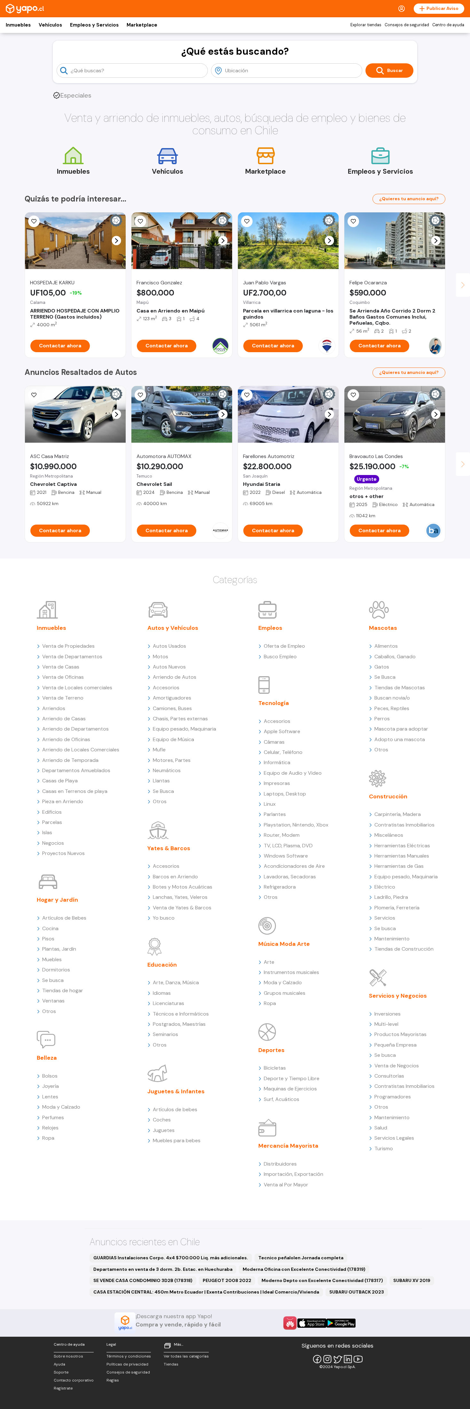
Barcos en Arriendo (175, 876)
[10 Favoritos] (140, 221)
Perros (382, 718)
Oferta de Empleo (284, 646)
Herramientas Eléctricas (402, 845)
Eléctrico (384, 886)
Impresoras (277, 783)
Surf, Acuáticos (281, 1099)
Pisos (48, 938)
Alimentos (386, 646)
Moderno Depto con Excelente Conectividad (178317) (322, 1280)
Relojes (50, 1127)
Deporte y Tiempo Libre (291, 1078)
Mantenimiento (392, 938)
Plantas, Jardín (59, 949)
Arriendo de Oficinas (66, 739)
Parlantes (275, 814)
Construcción (388, 796)
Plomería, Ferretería (396, 907)
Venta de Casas (60, 666)
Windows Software (286, 855)
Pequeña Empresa (395, 1044)
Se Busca (163, 791)
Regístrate (63, 1388)
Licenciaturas (168, 1003)
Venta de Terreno (62, 697)
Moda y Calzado (61, 1107)
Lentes (50, 1096)
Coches (162, 1119)
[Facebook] (317, 1359)
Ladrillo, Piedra (391, 897)
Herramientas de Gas (399, 866)
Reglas (112, 1380)
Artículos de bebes (175, 1109)
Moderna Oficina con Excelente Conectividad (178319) (304, 1269)
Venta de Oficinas (63, 677)
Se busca (53, 980)
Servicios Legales (394, 1138)
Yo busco (164, 917)
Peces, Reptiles (391, 708)
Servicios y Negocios (398, 996)
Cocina (50, 928)
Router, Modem (282, 835)
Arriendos (53, 708)
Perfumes (53, 1117)
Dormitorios (56, 969)
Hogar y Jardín (57, 900)
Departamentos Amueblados (76, 770)
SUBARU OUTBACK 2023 (356, 1292)
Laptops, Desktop (285, 793)
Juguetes (164, 1130)
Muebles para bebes (176, 1140)
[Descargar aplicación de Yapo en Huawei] (290, 1323)
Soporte (61, 1372)
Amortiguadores (172, 697)
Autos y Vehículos (172, 628)
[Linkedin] (348, 1359)
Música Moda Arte (284, 944)
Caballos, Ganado (395, 656)
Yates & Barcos (168, 848)
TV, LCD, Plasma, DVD (288, 845)
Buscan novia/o (392, 697)
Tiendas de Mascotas (399, 687)
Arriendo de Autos (174, 677)
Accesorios (166, 687)
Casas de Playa (60, 780)
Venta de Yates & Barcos (182, 907)
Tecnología (273, 703)
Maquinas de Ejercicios (290, 1088)
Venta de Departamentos (72, 656)
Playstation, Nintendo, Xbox (296, 824)
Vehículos (50, 25)
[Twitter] (338, 1359)
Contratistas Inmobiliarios (404, 824)
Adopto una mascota (399, 739)
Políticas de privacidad (127, 1364)
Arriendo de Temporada (70, 760)
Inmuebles (18, 25)
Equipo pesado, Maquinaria (184, 728)
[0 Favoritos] (34, 221)
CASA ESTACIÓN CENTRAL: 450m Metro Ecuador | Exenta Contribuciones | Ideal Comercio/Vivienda (206, 1292)
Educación (162, 965)
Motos (160, 656)
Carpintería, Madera (397, 814)
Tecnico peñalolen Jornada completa (300, 1258)
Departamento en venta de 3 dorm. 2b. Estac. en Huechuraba (162, 1269)
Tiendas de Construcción (404, 949)
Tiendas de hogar (62, 990)
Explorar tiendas (365, 25)
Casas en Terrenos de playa (74, 791)
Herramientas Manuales (401, 855)
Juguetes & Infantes (176, 1091)
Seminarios (165, 1034)
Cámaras (274, 742)
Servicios (384, 917)
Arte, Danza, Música (176, 982)
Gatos (381, 666)
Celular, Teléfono (283, 752)
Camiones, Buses (172, 708)
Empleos (270, 628)
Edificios (52, 812)
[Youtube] (358, 1359)
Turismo (383, 1148)
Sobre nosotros (68, 1356)
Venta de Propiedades (68, 646)
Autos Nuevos (169, 666)
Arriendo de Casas (64, 718)
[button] (116, 240)
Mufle (159, 749)
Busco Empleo (280, 656)
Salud (380, 1127)
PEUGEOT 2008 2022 (227, 1280)
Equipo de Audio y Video (293, 773)
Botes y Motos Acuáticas (182, 886)
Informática (277, 762)
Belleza (47, 1058)
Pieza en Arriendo (62, 801)
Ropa (48, 1138)
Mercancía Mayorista (288, 1146)
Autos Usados (169, 646)
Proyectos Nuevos (63, 853)
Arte (269, 962)
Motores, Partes (172, 760)
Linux (270, 804)
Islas (47, 832)
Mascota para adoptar (401, 728)
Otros (49, 1011)
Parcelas (52, 822)
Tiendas (171, 1364)
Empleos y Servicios (94, 25)
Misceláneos (388, 835)
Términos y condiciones (128, 1356)
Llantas (161, 780)
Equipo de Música (173, 739)
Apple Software (282, 731)
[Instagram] (327, 1359)
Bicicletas (275, 1068)
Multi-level (386, 1024)
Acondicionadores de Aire (294, 866)
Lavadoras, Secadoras (290, 876)
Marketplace (142, 25)
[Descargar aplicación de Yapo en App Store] (311, 1323)
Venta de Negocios (396, 1065)
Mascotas (383, 628)
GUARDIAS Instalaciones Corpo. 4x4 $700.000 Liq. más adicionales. (170, 1258)
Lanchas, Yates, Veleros (180, 897)
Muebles (52, 959)
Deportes (271, 1050)
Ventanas (53, 1000)
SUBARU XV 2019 (411, 1280)
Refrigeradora (280, 886)
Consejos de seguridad (407, 25)
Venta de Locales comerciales (77, 687)
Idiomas (162, 993)
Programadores (392, 1096)
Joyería (50, 1086)
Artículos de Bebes (64, 917)
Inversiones (387, 1013)
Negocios (53, 843)
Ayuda (59, 1364)
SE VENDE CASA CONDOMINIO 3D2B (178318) (142, 1280)
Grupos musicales (284, 993)
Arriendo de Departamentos (75, 728)
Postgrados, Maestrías (179, 1024)
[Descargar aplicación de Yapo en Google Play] (341, 1323)
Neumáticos (167, 770)
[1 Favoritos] (34, 395)
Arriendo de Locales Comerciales (80, 749)
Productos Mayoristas (400, 1034)
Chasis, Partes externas (180, 718)
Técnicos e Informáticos (181, 1013)
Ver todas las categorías (186, 1356)
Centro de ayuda (448, 25)
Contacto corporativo (74, 1380)
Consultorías (389, 1076)
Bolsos (50, 1076)
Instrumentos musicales (291, 972)
